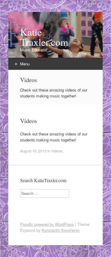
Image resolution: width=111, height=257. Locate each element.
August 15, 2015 (33, 150)
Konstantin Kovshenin (60, 230)
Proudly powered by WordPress (47, 224)
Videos (28, 121)
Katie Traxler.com (44, 37)
